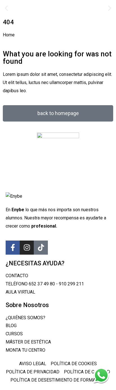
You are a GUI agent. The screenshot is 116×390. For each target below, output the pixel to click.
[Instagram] (27, 248)
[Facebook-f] (13, 248)
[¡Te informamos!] (101, 375)
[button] (6, 8)
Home (9, 35)
